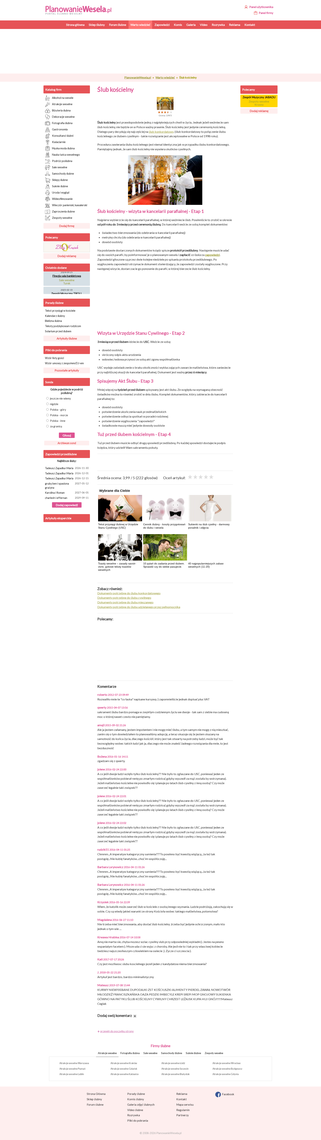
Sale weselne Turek (66, 278)
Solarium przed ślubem (58, 331)
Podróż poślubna (62, 160)
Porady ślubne (54, 302)
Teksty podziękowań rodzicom (63, 326)
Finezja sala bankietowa (66, 271)
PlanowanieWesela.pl (137, 77)
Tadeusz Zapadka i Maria (67, 468)
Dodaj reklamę (66, 256)
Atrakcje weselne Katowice (125, 1074)
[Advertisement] (165, 51)
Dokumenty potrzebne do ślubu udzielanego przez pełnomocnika (138, 607)
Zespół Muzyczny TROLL (66, 289)
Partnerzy (182, 1115)
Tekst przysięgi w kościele (60, 310)
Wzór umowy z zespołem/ (64, 363)
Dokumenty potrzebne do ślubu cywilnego (124, 597)
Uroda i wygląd (60, 192)
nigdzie (54, 404)
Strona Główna (96, 1093)
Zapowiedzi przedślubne (61, 454)
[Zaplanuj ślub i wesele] (80, 10)
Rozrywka (133, 1115)
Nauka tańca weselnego (66, 154)
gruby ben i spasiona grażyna (67, 485)
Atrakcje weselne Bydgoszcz (227, 1068)
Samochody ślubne (63, 173)
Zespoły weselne (62, 217)
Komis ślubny (135, 1099)
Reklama (181, 1093)
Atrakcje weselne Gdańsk (124, 1068)
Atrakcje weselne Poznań (72, 1068)
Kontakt (181, 1099)
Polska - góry (58, 409)
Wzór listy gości (54, 358)
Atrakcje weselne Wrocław (227, 1063)
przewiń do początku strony (117, 1031)
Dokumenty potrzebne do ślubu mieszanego (125, 602)
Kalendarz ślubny (55, 315)
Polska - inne (57, 420)
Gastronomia (60, 129)
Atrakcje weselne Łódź (173, 1063)
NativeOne (165, 576)
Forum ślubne (95, 1104)
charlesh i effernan (67, 497)
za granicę (56, 426)
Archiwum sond (67, 443)
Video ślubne (135, 1110)
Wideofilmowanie (62, 198)
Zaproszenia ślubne (63, 211)
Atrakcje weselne (62, 103)
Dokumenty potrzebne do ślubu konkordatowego (128, 593)
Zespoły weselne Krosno (259, 103)
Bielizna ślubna (53, 320)
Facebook (227, 1094)
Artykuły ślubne (67, 338)
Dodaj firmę (66, 226)
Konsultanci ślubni (62, 135)
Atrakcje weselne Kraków (124, 1063)
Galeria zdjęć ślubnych (141, 1104)
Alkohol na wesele (62, 97)
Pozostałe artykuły (67, 370)
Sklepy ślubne (60, 179)
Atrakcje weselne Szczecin (175, 1068)
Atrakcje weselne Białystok (175, 1074)
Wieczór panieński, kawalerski (69, 205)
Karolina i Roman (67, 492)
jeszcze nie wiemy (60, 398)
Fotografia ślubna (62, 122)
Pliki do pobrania (56, 350)
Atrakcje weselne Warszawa (74, 1063)
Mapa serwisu (185, 1104)
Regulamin (183, 1110)
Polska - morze (59, 415)
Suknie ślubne (60, 186)
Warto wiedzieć (165, 77)
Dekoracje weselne (63, 116)
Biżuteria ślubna (61, 110)
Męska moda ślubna (63, 148)
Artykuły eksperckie (58, 518)
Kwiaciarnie (59, 141)
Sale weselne (59, 167)
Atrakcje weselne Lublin (71, 1074)
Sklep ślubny (94, 1099)
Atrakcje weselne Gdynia (226, 1074)
